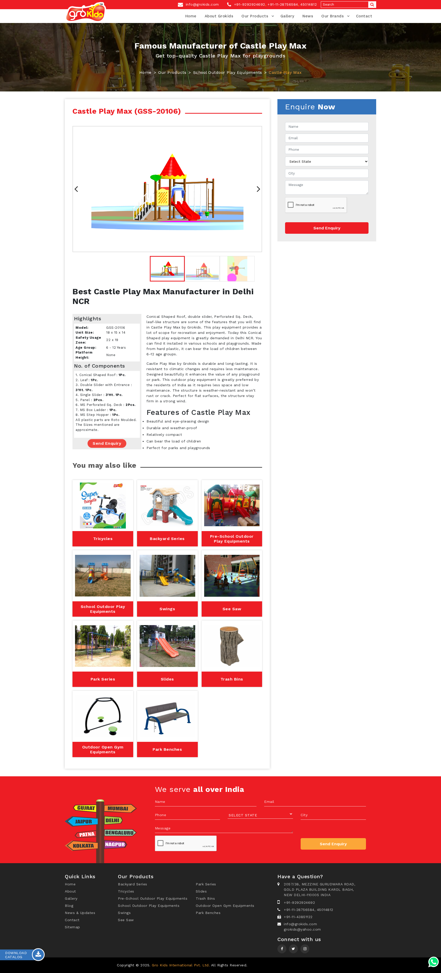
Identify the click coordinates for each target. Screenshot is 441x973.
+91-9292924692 (248, 4)
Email (269, 802)
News (307, 16)
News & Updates (80, 913)
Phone (160, 815)
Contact (364, 16)
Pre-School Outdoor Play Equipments (152, 898)
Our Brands (332, 16)
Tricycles (126, 891)
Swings (124, 913)
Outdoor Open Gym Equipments (225, 906)
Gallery (287, 16)
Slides (201, 891)
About (70, 891)
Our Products (254, 16)
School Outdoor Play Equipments (227, 72)
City (304, 815)
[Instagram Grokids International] (293, 949)
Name (160, 802)
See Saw (126, 920)
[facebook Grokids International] (281, 949)
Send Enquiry (107, 443)
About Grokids (219, 16)
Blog (69, 906)
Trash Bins (205, 898)
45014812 (308, 4)
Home (191, 16)
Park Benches (208, 913)
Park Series (206, 884)
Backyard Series (132, 884)
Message (163, 828)
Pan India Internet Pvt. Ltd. (299, 965)
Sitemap (72, 927)
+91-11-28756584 (282, 4)
